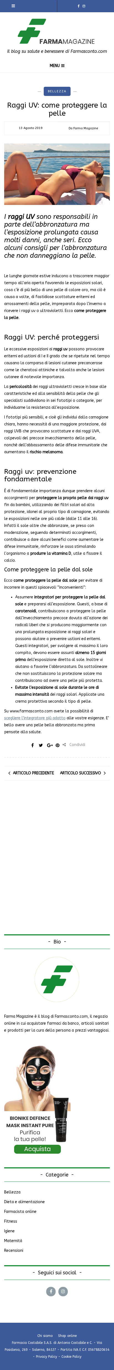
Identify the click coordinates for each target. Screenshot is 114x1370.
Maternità (13, 1240)
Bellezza (57, 91)
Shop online (67, 1336)
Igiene (9, 1231)
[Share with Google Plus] (49, 745)
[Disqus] (57, 862)
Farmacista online (20, 1211)
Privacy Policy (46, 1357)
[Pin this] (57, 745)
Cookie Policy (71, 1357)
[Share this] (32, 745)
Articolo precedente (33, 773)
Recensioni (13, 1250)
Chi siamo (45, 1336)
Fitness (10, 1221)
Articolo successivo (80, 773)
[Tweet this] (41, 745)
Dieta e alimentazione (24, 1202)
